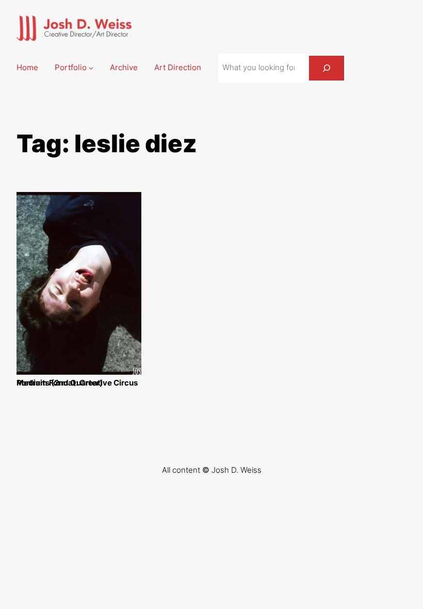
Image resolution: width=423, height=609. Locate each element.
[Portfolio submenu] (91, 68)
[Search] (326, 68)
